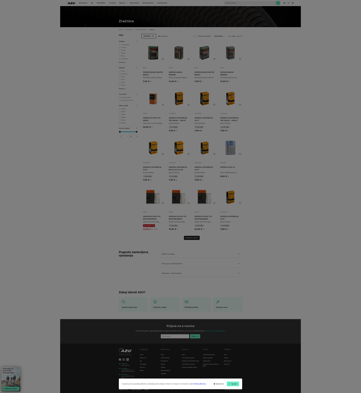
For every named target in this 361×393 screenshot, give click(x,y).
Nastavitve (220, 384)
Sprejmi (234, 384)
